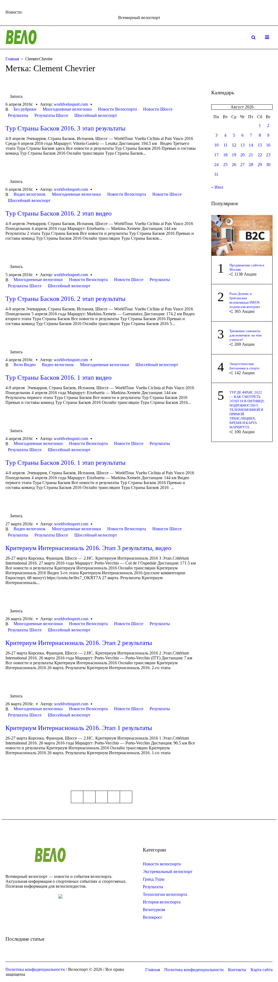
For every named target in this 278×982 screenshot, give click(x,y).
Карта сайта (262, 969)
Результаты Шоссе (51, 115)
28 (251, 164)
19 (234, 154)
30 (268, 164)
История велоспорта (162, 902)
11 (225, 145)
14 (251, 145)
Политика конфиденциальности (194, 969)
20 (242, 154)
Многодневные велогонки (67, 109)
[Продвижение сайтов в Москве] (242, 234)
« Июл (217, 187)
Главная (12, 59)
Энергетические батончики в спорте (244, 366)
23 (268, 154)
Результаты (18, 115)
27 (242, 164)
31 (216, 174)
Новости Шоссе (157, 109)
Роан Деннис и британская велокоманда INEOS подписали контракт (244, 300)
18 (225, 154)
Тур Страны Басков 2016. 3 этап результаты (65, 128)
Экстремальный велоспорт (167, 871)
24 (216, 164)
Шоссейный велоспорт (95, 115)
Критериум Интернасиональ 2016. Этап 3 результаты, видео (88, 547)
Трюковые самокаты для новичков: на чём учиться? (245, 335)
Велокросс (152, 917)
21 (251, 154)
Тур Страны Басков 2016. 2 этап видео (58, 213)
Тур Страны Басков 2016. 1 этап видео (58, 377)
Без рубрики (25, 109)
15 (260, 145)
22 (260, 154)
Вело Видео (25, 364)
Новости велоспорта (162, 864)
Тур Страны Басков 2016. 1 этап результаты (65, 462)
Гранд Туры (154, 879)
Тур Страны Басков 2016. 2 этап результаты (65, 298)
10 (216, 145)
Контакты (237, 969)
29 (260, 164)
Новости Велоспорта (117, 109)
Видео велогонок (30, 194)
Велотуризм (154, 909)
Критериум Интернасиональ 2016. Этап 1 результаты (78, 727)
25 (225, 164)
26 (234, 164)
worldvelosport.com (71, 104)
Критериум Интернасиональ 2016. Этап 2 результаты (78, 642)
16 (268, 145)
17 (216, 154)
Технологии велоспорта (165, 894)
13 (242, 145)
